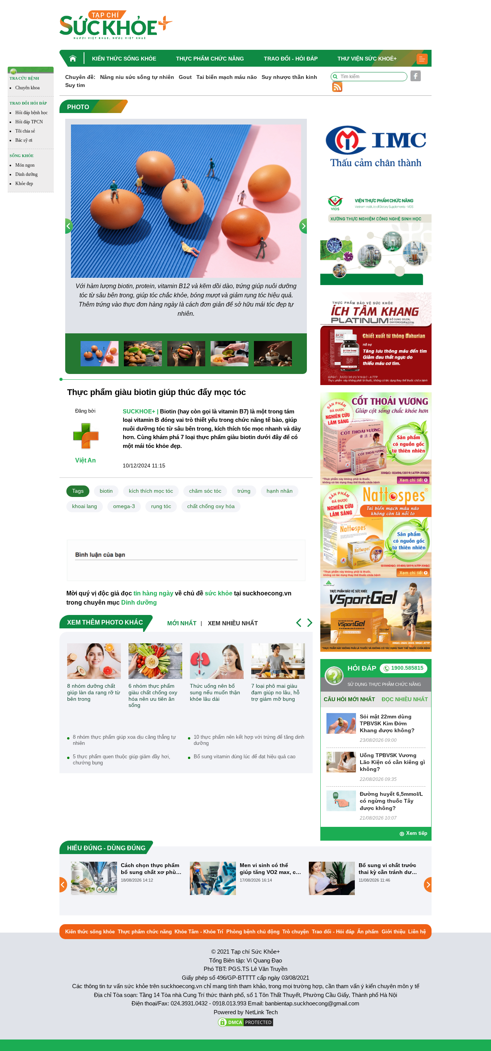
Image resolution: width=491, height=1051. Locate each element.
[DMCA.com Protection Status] (245, 1021)
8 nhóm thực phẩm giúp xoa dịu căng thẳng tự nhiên (124, 740)
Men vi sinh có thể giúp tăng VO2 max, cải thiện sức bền (151, 869)
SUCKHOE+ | (140, 411)
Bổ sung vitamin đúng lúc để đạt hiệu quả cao (244, 756)
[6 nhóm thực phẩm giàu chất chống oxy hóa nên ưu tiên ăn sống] (155, 661)
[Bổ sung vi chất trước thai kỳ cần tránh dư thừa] (213, 878)
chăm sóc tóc (205, 491)
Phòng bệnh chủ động (253, 932)
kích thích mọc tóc (151, 491)
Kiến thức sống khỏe (124, 59)
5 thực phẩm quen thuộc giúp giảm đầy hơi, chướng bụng (121, 760)
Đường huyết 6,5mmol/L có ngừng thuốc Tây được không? (391, 801)
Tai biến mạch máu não (226, 77)
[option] (186, 221)
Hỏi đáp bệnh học (31, 112)
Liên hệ (417, 932)
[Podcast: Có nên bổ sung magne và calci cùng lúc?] (332, 884)
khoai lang (84, 506)
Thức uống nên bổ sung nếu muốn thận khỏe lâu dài (215, 692)
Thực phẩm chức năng (210, 59)
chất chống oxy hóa (211, 506)
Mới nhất (181, 623)
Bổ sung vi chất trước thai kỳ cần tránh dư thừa (268, 869)
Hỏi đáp (362, 668)
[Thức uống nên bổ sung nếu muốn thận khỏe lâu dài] (217, 661)
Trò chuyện (295, 932)
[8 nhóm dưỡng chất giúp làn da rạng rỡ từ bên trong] (94, 661)
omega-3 (124, 506)
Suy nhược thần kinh (289, 77)
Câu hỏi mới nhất (349, 699)
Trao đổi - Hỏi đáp (291, 59)
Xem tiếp (416, 833)
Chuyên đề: (80, 77)
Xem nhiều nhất (233, 623)
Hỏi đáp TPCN (29, 122)
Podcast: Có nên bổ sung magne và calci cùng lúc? (386, 869)
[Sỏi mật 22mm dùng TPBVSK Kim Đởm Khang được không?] (341, 723)
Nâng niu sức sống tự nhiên (137, 77)
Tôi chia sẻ (25, 131)
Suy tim (75, 85)
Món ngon (25, 165)
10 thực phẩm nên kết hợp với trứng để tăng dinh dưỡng (249, 740)
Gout (185, 77)
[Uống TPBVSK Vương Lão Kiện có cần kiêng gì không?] (341, 761)
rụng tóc (161, 506)
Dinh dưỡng (26, 174)
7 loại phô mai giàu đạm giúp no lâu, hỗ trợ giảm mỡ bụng (275, 692)
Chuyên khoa (27, 87)
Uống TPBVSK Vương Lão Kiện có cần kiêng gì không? (392, 762)
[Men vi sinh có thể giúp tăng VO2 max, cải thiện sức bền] (94, 878)
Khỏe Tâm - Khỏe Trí (199, 932)
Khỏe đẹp (24, 183)
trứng (243, 491)
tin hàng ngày (153, 593)
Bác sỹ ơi (23, 140)
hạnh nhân (280, 491)
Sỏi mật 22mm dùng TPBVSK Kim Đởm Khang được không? (387, 723)
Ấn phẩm (368, 932)
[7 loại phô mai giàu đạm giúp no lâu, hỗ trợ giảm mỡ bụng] (278, 661)
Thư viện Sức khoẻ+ (367, 59)
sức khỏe (218, 593)
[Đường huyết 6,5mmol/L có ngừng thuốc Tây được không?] (341, 800)
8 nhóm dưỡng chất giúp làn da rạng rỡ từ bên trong (93, 692)
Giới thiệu (393, 932)
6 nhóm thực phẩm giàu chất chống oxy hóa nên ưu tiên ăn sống (153, 695)
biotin (106, 491)
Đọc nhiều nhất (405, 699)
